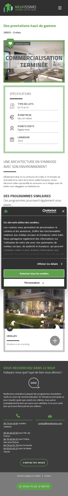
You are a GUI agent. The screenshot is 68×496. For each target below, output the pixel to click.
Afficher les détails (47, 264)
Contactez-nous (34, 462)
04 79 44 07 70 (10, 445)
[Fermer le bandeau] (63, 211)
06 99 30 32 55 (10, 432)
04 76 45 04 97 (10, 439)
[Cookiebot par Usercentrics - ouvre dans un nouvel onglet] (42, 211)
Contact (47, 475)
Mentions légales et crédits (28, 475)
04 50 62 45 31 (10, 448)
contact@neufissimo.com (50, 423)
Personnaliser (32, 282)
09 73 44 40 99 (10, 423)
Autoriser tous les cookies (34, 273)
